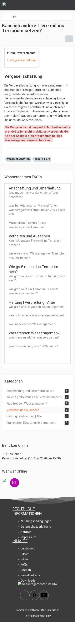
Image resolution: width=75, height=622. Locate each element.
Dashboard (28, 548)
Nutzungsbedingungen (36, 521)
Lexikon (26, 570)
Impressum (28, 537)
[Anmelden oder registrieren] (59, 5)
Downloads (28, 580)
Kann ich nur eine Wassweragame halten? (36, 315)
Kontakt (26, 532)
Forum (25, 554)
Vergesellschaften (18, 159)
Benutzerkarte (30, 575)
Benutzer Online (15, 445)
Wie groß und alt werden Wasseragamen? (36, 306)
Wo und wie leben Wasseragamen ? (32, 324)
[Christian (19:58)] (7, 483)
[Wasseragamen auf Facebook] (34, 595)
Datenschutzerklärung (36, 526)
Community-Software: (37, 610)
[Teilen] (69, 38)
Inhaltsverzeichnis (22, 53)
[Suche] (49, 5)
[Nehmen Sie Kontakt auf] (25, 595)
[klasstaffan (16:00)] (15, 483)
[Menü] (69, 5)
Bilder (24, 559)
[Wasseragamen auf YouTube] (44, 595)
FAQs (24, 564)
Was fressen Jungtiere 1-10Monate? (33, 346)
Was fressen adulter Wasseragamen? (34, 337)
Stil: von (38, 615)
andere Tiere (42, 159)
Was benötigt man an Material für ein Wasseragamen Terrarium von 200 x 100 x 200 (37, 210)
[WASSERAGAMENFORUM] (6, 5)
